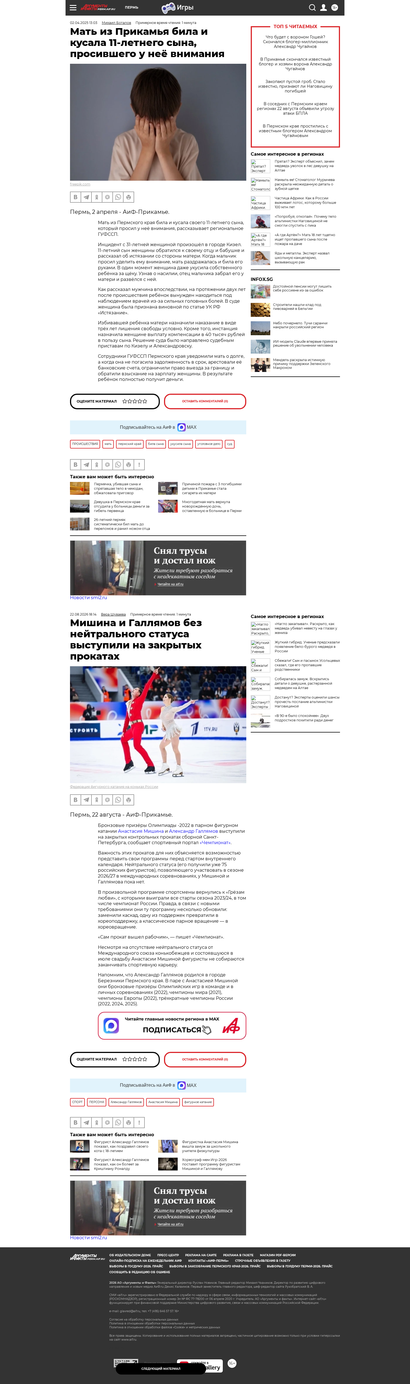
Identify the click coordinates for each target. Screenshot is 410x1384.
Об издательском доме (130, 1255)
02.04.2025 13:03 (83, 23)
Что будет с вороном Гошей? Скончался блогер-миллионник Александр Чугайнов (295, 42)
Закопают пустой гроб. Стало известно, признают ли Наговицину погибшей (295, 86)
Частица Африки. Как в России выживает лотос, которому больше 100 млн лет (305, 202)
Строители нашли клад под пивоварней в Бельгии (297, 307)
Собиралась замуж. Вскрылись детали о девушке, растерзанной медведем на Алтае (303, 683)
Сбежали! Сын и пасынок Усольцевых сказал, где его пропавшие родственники (307, 665)
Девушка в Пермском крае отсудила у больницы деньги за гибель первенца (121, 506)
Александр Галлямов (193, 831)
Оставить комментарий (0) (205, 401)
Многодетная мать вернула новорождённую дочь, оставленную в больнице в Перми (212, 506)
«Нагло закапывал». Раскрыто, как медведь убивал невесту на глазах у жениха (306, 628)
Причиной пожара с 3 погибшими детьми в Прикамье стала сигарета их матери (212, 488)
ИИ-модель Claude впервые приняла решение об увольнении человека (305, 343)
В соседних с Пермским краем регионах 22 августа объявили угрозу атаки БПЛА (295, 109)
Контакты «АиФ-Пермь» (208, 1261)
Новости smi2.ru (88, 597)
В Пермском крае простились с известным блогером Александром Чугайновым (295, 131)
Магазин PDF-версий (278, 1255)
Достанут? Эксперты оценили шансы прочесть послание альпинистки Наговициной (307, 701)
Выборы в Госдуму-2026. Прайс (136, 1266)
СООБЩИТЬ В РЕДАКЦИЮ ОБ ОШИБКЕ (139, 1272)
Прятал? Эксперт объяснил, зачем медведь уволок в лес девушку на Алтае (304, 165)
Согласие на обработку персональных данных (143, 1319)
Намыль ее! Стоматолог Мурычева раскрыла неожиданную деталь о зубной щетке (305, 184)
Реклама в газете (238, 1255)
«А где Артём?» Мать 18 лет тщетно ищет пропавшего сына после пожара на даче (305, 239)
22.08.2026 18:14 (83, 614)
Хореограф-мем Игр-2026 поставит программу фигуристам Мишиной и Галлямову (211, 1164)
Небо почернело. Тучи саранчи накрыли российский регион (300, 325)
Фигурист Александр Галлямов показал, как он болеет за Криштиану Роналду (121, 1164)
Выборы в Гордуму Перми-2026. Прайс (299, 1266)
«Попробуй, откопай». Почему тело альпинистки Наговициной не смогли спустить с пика (305, 220)
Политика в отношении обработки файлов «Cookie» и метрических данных (164, 1327)
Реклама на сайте (201, 1255)
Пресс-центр (168, 1255)
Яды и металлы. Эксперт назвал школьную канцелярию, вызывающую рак (302, 257)
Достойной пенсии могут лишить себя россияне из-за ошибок (302, 288)
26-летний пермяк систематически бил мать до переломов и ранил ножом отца (122, 524)
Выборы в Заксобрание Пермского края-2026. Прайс (215, 1266)
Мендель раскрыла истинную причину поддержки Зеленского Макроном (302, 364)
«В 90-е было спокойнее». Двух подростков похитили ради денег (304, 718)
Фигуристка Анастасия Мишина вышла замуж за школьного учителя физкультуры (210, 1146)
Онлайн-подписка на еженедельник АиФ (145, 1261)
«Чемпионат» (215, 842)
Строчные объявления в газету (262, 1261)
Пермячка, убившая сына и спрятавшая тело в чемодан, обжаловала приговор (118, 488)
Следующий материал (160, 1369)
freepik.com (80, 184)
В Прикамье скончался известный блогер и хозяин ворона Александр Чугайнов (295, 64)
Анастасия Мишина (141, 831)
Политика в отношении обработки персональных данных (152, 1323)
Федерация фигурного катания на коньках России (114, 787)
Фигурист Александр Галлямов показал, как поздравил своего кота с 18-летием (121, 1146)
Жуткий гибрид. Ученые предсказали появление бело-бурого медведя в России (307, 646)
